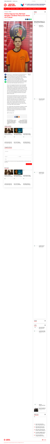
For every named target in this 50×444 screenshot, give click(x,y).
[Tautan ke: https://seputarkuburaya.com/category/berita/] (45, 11)
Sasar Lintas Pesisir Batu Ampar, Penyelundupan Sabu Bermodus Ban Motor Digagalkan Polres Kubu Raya (40, 424)
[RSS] (19, 117)
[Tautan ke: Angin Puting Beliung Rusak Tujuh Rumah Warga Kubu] (36, 409)
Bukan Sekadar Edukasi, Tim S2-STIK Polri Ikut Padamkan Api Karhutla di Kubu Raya (39, 22)
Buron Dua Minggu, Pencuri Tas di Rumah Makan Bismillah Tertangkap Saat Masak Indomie (18, 142)
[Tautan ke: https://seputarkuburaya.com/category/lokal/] (45, 325)
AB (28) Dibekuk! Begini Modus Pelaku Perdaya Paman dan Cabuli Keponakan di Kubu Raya (27, 134)
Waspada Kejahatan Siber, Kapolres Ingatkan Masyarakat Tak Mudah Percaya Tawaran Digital (18, 134)
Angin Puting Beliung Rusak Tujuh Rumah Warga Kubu (42, 408)
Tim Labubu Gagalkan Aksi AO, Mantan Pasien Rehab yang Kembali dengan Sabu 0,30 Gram (40, 433)
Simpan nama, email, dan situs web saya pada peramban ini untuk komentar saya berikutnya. (17, 161)
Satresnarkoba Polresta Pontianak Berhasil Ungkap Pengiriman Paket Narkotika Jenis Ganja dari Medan (22, 121)
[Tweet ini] (27, 19)
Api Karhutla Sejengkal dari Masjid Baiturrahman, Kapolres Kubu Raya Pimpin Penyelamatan (41, 26)
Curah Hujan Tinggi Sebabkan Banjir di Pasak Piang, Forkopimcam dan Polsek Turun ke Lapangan (42, 331)
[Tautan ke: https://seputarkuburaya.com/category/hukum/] (45, 320)
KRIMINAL (5, 19)
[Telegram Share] (29, 19)
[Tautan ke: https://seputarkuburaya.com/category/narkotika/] (45, 414)
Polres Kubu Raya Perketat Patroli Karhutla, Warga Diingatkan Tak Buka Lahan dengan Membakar (42, 99)
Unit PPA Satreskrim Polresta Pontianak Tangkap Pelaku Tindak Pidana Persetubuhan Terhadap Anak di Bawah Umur (11, 121)
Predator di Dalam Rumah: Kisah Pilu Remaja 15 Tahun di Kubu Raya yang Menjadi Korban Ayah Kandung (8, 134)
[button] (45, 1)
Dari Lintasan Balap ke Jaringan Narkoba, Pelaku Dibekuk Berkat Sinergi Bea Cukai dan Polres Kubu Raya (40, 435)
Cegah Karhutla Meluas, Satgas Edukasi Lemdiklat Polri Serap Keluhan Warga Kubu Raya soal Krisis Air (42, 173)
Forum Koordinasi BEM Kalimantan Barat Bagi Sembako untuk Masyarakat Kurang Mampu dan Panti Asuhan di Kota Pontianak (42, 328)
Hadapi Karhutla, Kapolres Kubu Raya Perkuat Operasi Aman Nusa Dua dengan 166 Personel (42, 246)
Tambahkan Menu (14, 1)
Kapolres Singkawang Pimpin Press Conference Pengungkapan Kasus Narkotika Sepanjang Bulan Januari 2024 (42, 405)
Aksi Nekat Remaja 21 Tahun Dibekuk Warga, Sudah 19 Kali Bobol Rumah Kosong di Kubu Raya (27, 142)
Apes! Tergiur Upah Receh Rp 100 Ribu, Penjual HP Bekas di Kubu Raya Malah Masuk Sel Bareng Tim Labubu (40, 430)
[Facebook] (15, 117)
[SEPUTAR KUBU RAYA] (10, 4)
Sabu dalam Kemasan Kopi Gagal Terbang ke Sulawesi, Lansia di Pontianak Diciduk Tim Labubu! (40, 427)
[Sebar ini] (26, 19)
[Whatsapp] (31, 19)
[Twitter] (17, 117)
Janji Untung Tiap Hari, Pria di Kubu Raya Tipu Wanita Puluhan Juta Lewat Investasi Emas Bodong (8, 142)
